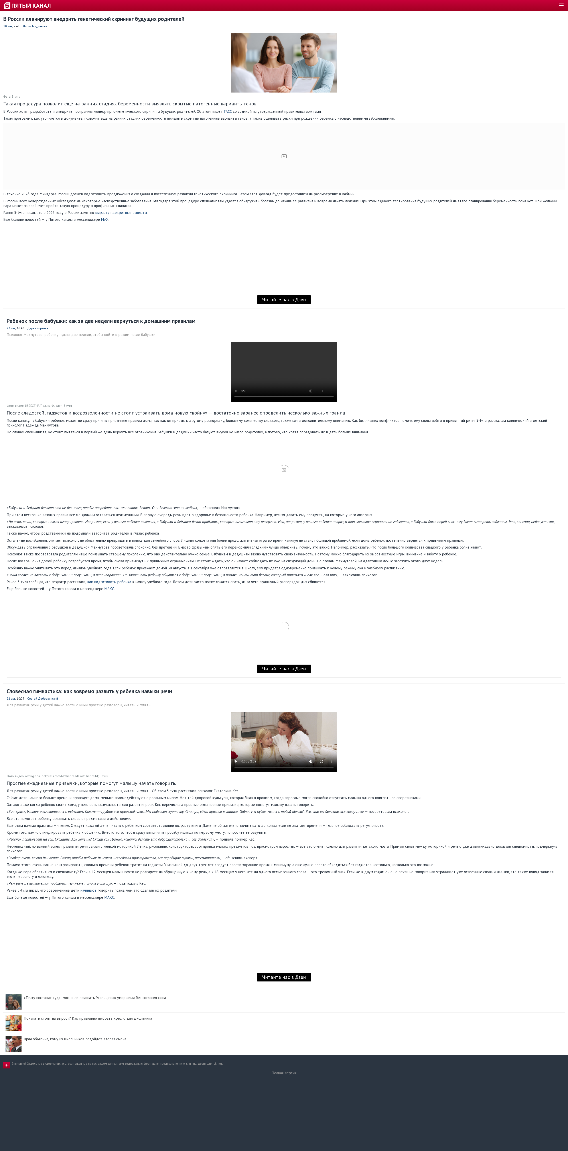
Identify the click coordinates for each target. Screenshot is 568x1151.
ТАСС (227, 111)
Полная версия (284, 1072)
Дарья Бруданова (35, 26)
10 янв (7, 26)
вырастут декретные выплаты (121, 212)
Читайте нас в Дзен (284, 299)
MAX (104, 219)
